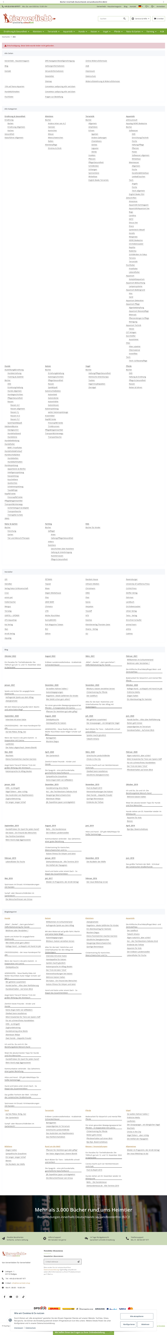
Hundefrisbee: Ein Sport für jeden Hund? (22, 829)
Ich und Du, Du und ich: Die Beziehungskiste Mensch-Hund (138, 791)
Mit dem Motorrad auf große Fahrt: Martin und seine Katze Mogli (22, 708)
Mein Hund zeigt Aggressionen (18, 840)
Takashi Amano (93, 739)
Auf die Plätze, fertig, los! (16, 732)
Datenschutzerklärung (51, 1270)
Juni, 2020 (130, 716)
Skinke (94, 152)
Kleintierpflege (51, 144)
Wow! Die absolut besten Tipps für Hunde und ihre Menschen (143, 804)
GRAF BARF (49, 602)
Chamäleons (96, 141)
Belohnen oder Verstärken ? (138, 663)
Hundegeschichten (15, 394)
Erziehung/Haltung (15, 387)
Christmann (90, 588)
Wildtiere (8, 1146)
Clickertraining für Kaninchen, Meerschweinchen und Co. (57, 848)
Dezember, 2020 (51, 685)
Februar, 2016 (91, 878)
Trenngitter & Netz (15, 515)
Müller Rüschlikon (52, 615)
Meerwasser (134, 162)
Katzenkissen (53, 405)
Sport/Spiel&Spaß (15, 423)
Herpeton (89, 606)
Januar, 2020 (10, 784)
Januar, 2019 (50, 858)
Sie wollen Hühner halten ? (57, 688)
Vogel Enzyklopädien (97, 384)
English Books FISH (136, 194)
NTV (87, 615)
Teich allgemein (138, 190)
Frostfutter (133, 268)
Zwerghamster (11, 701)
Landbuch (130, 602)
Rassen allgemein (18, 408)
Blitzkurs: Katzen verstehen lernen (101, 688)
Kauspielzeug (13, 476)
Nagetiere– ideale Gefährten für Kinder (62, 695)
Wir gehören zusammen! (97, 719)
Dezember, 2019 (51, 784)
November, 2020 (92, 685)
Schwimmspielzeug (15, 486)
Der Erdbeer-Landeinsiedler (57, 832)
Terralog (8, 611)
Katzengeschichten (56, 377)
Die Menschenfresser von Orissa (19, 899)
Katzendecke (53, 398)
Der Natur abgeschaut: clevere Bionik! (21, 747)
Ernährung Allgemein (16, 127)
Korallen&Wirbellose (140, 173)
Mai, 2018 (9, 878)
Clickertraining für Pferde (97, 692)
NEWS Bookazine (136, 240)
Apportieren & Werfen (17, 469)
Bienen (130, 821)
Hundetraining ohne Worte (57, 788)
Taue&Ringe (12, 490)
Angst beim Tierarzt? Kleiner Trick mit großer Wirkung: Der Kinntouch (20, 766)
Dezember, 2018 (92, 858)
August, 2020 (50, 716)
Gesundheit (9, 134)
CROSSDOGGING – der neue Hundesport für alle (23, 726)
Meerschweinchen (55, 137)
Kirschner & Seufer (134, 620)
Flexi (87, 597)
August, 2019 (50, 825)
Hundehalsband (14, 433)
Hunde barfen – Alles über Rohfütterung (143, 719)
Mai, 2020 (9, 752)
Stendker (8, 584)
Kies (130, 293)
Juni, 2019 (90, 825)
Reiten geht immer (134, 723)
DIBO (88, 593)
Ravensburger (132, 579)
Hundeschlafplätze (12, 454)
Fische (134, 141)
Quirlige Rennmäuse (95, 798)
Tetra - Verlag (131, 615)
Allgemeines (131, 1146)
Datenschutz (31, 1328)
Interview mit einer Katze (16, 719)
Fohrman (129, 597)
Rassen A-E (15, 405)
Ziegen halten (132, 695)
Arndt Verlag (10, 633)
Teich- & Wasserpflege (138, 360)
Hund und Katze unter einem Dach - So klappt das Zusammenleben (61, 872)
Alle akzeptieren (137, 1316)
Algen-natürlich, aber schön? (139, 755)
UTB (46, 611)
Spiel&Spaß (52, 387)
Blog (125, 6)
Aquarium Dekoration (135, 300)
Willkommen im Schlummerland (140, 659)
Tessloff (89, 611)
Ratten (50, 141)
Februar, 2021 (131, 656)
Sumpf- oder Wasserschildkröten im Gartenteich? (19, 894)
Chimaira (49, 606)
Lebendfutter (134, 272)
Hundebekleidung (12, 440)
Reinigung (133, 322)
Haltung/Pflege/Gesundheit (100, 373)
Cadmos (129, 633)
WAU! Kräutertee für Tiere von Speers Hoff (144, 759)
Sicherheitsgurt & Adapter (18, 508)
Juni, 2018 (130, 858)
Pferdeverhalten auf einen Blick (140, 769)
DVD (133, 134)
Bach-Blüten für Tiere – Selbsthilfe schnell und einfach (103, 730)
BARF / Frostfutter (15, 447)
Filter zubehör (134, 346)
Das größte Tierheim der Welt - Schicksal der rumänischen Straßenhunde (142, 865)
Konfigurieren (129, 1324)
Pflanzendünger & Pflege (139, 318)
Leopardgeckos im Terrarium (139, 726)
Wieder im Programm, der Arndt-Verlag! (62, 882)
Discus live (133, 222)
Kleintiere (89, 918)
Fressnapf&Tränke (15, 497)
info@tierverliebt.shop (21, 1283)
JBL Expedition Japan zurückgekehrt (60, 802)
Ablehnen (145, 1324)
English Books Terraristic (99, 180)
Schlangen (93, 169)
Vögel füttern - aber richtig (16, 791)
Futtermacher (10, 602)
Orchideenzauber (136, 244)
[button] (3, 2)
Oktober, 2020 (132, 685)
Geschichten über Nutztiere (62, 548)
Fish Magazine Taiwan (54, 624)
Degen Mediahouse (53, 593)
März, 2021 (90, 656)
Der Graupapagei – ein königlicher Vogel (103, 723)
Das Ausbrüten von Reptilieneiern (19, 795)
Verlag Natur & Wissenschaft (16, 588)
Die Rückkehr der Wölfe (96, 861)
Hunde (7, 918)
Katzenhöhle (53, 401)
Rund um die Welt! (52, 1146)
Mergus (8, 606)
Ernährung (9, 120)
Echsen (91, 130)
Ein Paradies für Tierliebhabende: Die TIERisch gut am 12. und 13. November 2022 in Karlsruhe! (23, 664)
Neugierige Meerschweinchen (58, 795)
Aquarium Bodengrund (135, 290)
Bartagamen (51, 738)
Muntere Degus (52, 741)
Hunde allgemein (15, 391)
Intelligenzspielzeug (16, 472)
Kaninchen (52, 130)
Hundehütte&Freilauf (13, 451)
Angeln (135, 183)
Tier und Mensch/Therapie (18, 538)
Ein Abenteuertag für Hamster (139, 699)
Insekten (92, 155)
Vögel (128, 1110)
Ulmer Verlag (131, 611)
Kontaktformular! (118, 2)
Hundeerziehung (14, 373)
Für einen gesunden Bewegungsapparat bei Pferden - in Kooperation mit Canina (63, 706)
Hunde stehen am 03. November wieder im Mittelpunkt (143, 812)
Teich (131, 180)
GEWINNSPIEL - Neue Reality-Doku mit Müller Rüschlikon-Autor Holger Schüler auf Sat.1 (63, 731)
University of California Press (138, 584)
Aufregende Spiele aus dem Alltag (19, 697)
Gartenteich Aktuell (137, 229)
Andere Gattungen (99, 137)
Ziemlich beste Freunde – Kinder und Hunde (60, 762)
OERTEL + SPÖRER (12, 615)
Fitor (47, 597)
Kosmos (89, 620)
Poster (134, 152)
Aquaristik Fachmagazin (139, 205)
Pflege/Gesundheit (96, 162)
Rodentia (132, 251)
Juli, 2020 (89, 716)
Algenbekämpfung (136, 307)
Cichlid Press (131, 588)
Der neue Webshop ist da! (97, 882)
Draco (131, 226)
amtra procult (131, 120)
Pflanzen (92, 159)
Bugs (131, 212)
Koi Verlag (9, 624)
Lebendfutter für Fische (15, 861)
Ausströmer (134, 339)
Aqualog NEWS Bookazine (136, 123)
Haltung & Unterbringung (61, 552)
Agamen (94, 134)
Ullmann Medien (92, 584)
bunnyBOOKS (50, 620)
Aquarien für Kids (134, 817)
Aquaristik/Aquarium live (139, 208)
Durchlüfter (131, 336)
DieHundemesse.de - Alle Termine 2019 (62, 861)
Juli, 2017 (49, 878)
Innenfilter (133, 353)
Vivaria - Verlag (92, 629)
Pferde (88, 1110)
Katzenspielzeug (52, 408)
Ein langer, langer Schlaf (16, 802)
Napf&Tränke (10, 493)
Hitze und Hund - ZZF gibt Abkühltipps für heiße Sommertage (103, 832)
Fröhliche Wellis (133, 692)
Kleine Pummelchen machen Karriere (21, 759)
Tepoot (48, 584)
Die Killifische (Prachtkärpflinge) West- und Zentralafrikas (143, 670)
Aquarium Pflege (133, 304)
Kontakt (133, 6)
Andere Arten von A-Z (57, 123)
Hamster (51, 127)
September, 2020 (12, 716)
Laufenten (10, 744)
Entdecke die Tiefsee (95, 802)
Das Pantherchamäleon (15, 836)
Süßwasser (133, 130)
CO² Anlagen (131, 332)
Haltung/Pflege (138, 144)
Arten (53, 534)
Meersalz (132, 314)
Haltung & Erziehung (137, 377)
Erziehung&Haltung (56, 373)
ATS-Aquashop (11, 620)
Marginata (133, 237)
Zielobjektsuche (52, 719)
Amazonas (133, 201)
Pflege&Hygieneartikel (13, 500)
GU (87, 633)
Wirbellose (93, 176)
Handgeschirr (13, 430)
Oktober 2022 (10, 656)
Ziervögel (92, 387)
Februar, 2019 (10, 858)
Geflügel (51, 531)
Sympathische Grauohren (56, 776)
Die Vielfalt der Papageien (56, 865)
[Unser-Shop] (14, 1254)
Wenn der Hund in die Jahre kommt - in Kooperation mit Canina (21, 739)
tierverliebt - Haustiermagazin (109, 6)
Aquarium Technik (133, 325)
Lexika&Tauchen (138, 176)
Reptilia (132, 247)
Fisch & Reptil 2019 (94, 788)
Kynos (88, 602)
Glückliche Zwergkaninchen (98, 775)
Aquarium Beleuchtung (135, 283)
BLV (46, 629)
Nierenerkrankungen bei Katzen (100, 791)
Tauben (92, 380)
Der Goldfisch (92, 695)
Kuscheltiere (13, 479)
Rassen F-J (15, 412)
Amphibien (93, 127)
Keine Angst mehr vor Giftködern (59, 780)
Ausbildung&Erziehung (14, 369)
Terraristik (133, 261)
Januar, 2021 (10, 685)
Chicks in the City (94, 759)
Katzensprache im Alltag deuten (19, 771)
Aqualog (8, 638)
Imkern (51, 541)
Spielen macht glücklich (96, 735)
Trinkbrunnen (53, 426)
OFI (6, 579)
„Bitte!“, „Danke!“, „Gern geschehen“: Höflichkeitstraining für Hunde (100, 663)
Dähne (47, 633)
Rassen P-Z (15, 419)
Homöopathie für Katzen (56, 723)
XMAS (7, 518)
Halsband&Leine (11, 426)
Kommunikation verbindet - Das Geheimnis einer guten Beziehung (62, 840)
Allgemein (93, 123)
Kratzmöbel (50, 416)
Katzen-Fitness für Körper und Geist (61, 853)
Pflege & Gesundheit (137, 380)
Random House (92, 579)
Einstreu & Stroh (54, 148)
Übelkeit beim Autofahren (97, 771)
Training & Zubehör (16, 377)
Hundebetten (13, 458)
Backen (10, 123)
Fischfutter (130, 265)
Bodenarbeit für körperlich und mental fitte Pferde (144, 679)
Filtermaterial (134, 350)
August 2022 (50, 656)
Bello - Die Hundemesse (56, 829)
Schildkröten (94, 166)
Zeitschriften (131, 198)
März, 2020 (90, 752)
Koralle (132, 233)
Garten (10, 534)
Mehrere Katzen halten (136, 796)
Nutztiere (52, 545)
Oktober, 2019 (132, 784)
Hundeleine (12, 437)
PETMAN (48, 579)
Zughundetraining (13, 798)
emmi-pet (9, 597)
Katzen (48, 918)
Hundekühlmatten (15, 462)
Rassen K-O (15, 416)
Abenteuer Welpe (53, 798)
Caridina (132, 215)
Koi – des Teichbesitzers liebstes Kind (61, 791)
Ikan (6, 629)
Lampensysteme (135, 286)
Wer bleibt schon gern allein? (58, 699)
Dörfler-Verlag (131, 593)
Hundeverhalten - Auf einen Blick (140, 730)
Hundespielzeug (11, 465)
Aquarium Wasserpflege (139, 311)
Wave (47, 588)
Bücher (48, 120)
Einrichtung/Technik (140, 137)
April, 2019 (130, 825)
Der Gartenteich (52, 755)
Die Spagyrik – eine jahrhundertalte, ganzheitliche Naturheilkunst (60, 771)
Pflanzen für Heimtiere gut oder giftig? (61, 711)
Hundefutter (10, 444)
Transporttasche (14, 511)
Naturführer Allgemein (14, 137)
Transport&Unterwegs (14, 504)
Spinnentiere (94, 173)
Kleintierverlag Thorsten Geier (98, 624)
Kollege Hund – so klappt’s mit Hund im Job (144, 688)
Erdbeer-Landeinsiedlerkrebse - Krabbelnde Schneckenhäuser (63, 663)
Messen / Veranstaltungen (96, 1146)
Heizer (131, 329)
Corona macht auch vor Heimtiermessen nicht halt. (102, 766)
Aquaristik (130, 918)
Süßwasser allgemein (140, 155)
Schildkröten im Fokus (138, 254)
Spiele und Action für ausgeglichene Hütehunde (19, 692)
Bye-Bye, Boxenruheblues (137, 829)
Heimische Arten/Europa (99, 377)
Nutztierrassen (57, 556)
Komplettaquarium (137, 279)
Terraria (132, 258)
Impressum (18, 1328)
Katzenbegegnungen (54, 692)
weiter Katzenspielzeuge (58, 412)
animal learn (131, 624)
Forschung (12, 531)
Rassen (10, 401)
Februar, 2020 (131, 752)
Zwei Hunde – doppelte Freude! (99, 795)
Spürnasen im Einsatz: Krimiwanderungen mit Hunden (22, 885)
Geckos (94, 144)
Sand (131, 297)
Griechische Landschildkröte (98, 755)
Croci (7, 593)
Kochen (11, 130)
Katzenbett (52, 394)
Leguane (94, 148)
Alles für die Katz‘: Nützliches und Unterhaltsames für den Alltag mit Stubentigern (100, 704)
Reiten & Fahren (135, 387)
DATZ (131, 219)
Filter (128, 343)
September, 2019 (12, 825)
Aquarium (130, 275)
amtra (128, 629)
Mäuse (51, 134)
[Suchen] (124, 18)
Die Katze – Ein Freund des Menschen (21, 832)
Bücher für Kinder (93, 527)
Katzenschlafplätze (53, 391)
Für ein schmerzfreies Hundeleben (141, 762)
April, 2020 (49, 752)
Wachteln (9, 755)
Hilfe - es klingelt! (13, 788)
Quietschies (12, 483)
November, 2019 (92, 784)
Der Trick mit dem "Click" (137, 766)
